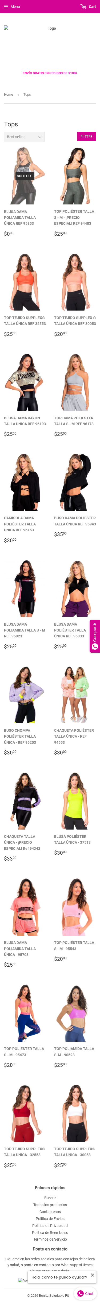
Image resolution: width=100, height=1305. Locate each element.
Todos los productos (50, 1205)
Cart (92, 7)
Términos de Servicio (50, 1239)
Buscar (50, 1198)
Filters (87, 137)
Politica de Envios (50, 1219)
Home (8, 94)
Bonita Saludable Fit (54, 1296)
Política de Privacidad (50, 1225)
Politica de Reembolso (50, 1232)
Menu (15, 7)
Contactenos (50, 1212)
